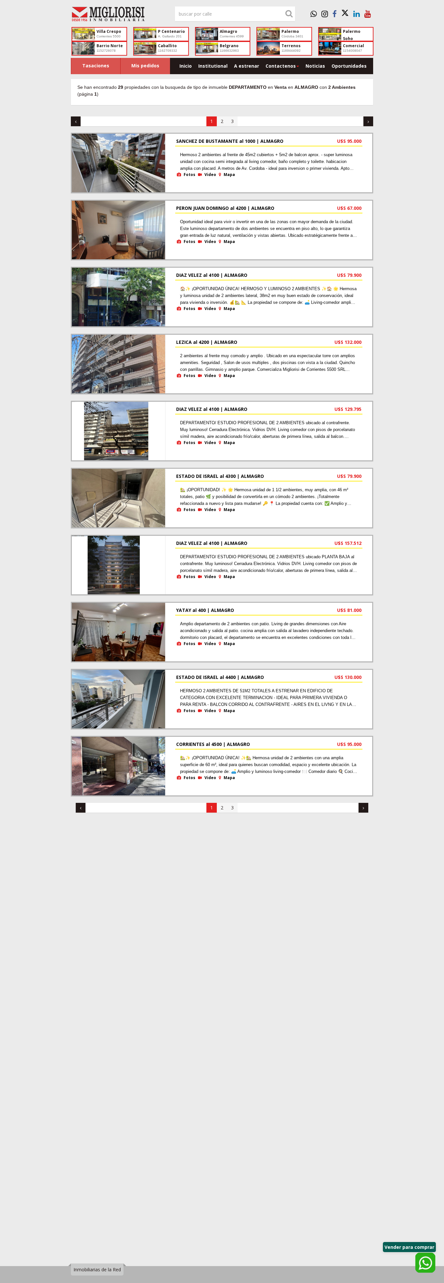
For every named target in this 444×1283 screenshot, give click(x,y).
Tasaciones (95, 65)
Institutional (213, 66)
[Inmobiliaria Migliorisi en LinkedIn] (356, 13)
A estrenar (246, 66)
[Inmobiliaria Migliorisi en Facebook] (335, 13)
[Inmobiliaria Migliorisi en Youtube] (367, 13)
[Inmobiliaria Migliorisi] (118, 16)
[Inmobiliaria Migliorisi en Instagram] (324, 13)
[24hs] (313, 13)
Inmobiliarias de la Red (97, 1269)
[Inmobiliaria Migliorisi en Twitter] (345, 13)
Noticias (315, 66)
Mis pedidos (145, 65)
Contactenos (281, 66)
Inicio (185, 66)
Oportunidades (349, 66)
